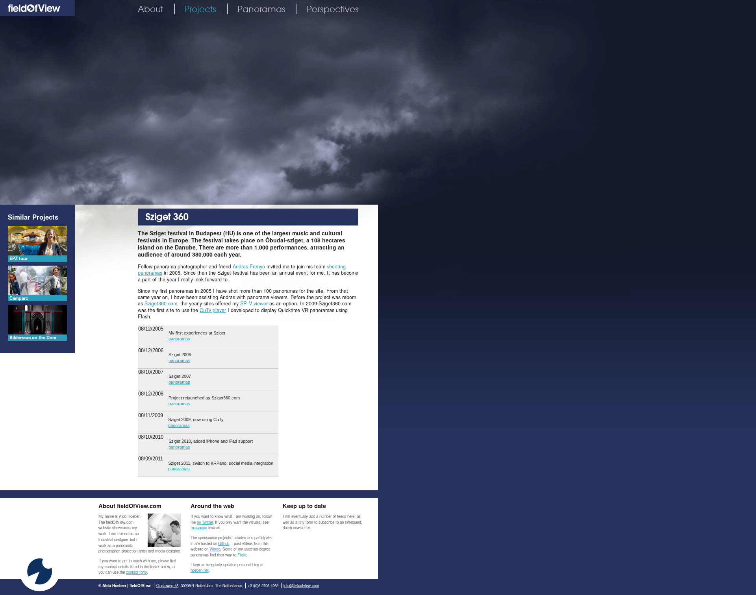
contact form (136, 572)
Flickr (241, 555)
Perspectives (333, 9)
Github (223, 543)
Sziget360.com (161, 303)
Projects (200, 9)
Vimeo (214, 549)
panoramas (179, 338)
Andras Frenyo (249, 266)
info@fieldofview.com (301, 585)
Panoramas (261, 9)
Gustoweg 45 (167, 585)
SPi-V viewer (254, 303)
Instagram (199, 527)
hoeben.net (200, 570)
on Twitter (205, 522)
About (150, 9)
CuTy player (213, 310)
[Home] (37, 13)
